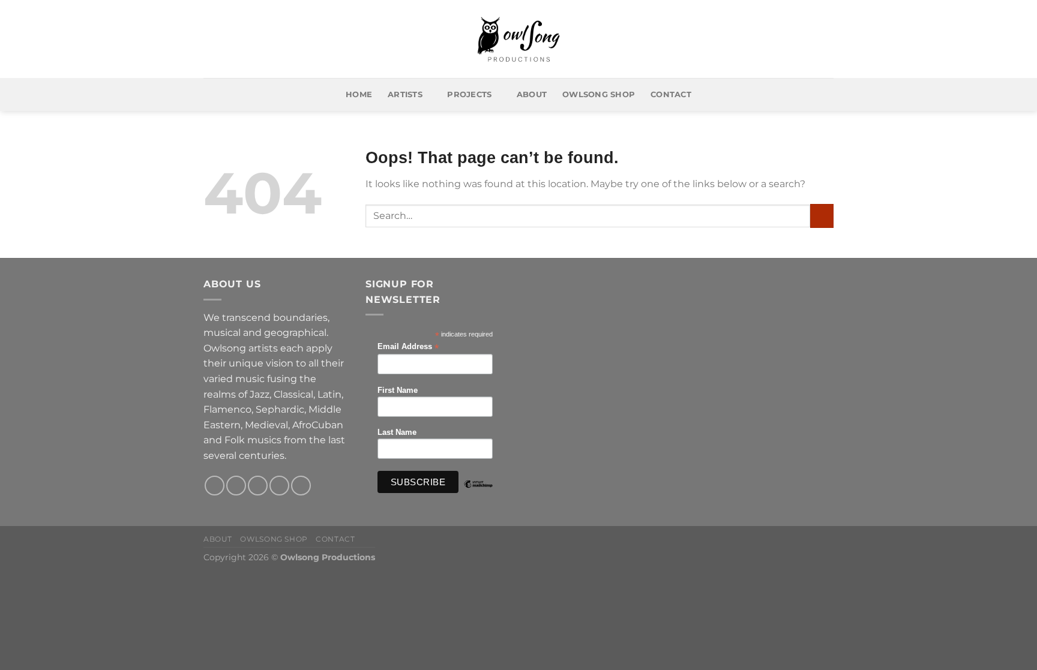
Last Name (396, 432)
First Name (397, 390)
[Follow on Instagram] (236, 485)
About (532, 94)
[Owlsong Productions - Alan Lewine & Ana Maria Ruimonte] (518, 39)
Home (359, 94)
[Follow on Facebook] (214, 485)
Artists (405, 94)
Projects (469, 94)
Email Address (408, 347)
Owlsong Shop (598, 94)
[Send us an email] (279, 485)
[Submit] (822, 215)
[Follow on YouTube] (301, 485)
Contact (671, 94)
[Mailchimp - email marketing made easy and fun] (478, 493)
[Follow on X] (258, 485)
